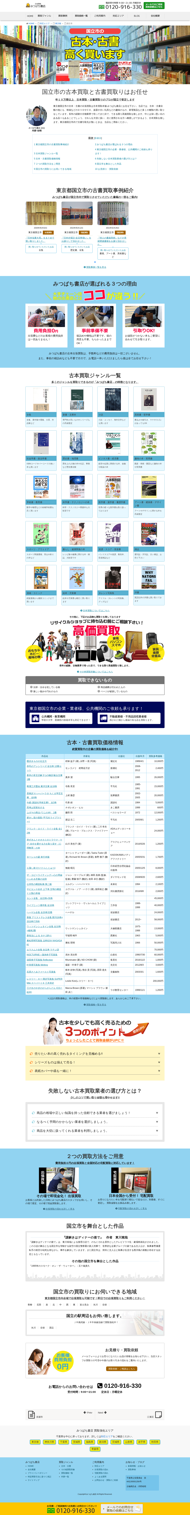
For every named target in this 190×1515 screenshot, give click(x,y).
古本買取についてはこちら (96, 610)
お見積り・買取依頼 (106, 169)
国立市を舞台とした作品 (108, 164)
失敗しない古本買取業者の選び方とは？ (116, 158)
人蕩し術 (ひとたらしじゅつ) (41, 868)
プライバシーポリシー (37, 1473)
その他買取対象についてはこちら (96, 672)
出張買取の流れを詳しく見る (60, 1209)
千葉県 (63, 1442)
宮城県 (115, 1442)
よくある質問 (100, 1476)
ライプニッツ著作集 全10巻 (40, 905)
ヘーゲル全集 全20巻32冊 (39, 912)
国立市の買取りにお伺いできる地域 (52, 169)
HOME (31, 23)
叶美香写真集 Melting (37, 965)
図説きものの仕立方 (37, 761)
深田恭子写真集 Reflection (40, 960)
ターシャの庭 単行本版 (38, 857)
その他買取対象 (68, 1469)
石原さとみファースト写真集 (41, 972)
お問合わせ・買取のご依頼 (106, 1480)
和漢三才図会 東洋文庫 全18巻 (42, 786)
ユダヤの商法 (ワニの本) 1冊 (42, 812)
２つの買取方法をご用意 (47, 164)
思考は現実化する (36, 807)
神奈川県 (49, 1442)
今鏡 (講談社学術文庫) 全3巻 (42, 802)
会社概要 (32, 1469)
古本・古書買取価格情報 (47, 158)
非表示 (98, 138)
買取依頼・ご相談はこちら (121, 1369)
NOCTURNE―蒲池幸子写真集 (42, 955)
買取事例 (132, 1469)
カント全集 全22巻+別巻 (40, 898)
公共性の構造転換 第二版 (39, 884)
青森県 (95, 1449)
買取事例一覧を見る (96, 267)
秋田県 (154, 1442)
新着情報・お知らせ (136, 1466)
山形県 (128, 1442)
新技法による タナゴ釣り (39, 935)
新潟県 (102, 1442)
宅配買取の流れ (101, 1473)
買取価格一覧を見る (96, 1004)
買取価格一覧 (67, 1473)
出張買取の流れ (101, 1469)
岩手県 (141, 1442)
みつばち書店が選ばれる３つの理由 (113, 144)
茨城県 (76, 1442)
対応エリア (45, 23)
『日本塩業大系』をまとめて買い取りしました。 (39, 239)
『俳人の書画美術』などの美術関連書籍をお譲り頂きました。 (112, 241)
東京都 (58, 23)
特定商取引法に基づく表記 (39, 1476)
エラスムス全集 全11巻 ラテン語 (43, 949)
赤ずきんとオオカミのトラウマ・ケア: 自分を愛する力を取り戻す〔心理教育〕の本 (44, 844)
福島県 (89, 1442)
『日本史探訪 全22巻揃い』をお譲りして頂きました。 (76, 239)
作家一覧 (65, 1476)
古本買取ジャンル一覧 (46, 153)
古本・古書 (66, 1466)
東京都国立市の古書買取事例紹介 (51, 144)
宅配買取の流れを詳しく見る (132, 1208)
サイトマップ (34, 1480)
